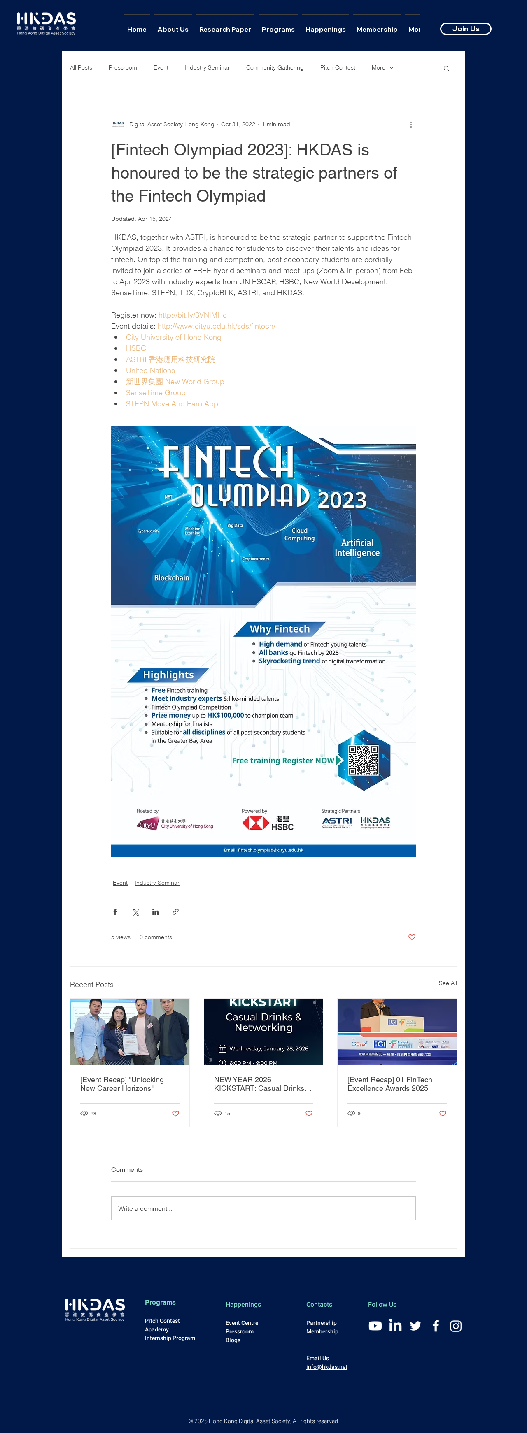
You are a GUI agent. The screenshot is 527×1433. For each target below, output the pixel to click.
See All (448, 983)
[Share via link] (176, 912)
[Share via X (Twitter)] (135, 912)
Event (161, 67)
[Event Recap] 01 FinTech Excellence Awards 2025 (389, 1083)
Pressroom (123, 67)
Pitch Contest (337, 67)
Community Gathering (275, 67)
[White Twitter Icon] (415, 1325)
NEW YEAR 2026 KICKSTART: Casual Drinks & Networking (262, 1083)
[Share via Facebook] (115, 912)
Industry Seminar (207, 67)
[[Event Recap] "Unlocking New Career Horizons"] (129, 1032)
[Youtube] (375, 1325)
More (378, 67)
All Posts (81, 67)
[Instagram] (456, 1325)
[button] (446, 68)
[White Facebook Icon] (435, 1325)
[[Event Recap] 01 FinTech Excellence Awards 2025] (397, 1032)
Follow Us (382, 1305)
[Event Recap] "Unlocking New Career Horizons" (122, 1083)
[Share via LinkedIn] (155, 912)
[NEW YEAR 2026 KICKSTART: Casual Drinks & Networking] (263, 1032)
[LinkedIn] (395, 1325)
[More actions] (411, 124)
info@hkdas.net (326, 1367)
